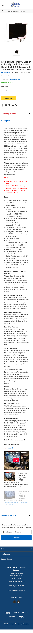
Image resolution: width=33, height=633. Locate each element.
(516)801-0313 (19, 586)
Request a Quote (7, 82)
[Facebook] (2, 105)
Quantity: (4, 87)
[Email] (6, 105)
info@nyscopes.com (18, 590)
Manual (10, 448)
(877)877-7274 (19, 581)
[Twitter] (9, 105)
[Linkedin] (13, 105)
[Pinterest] (16, 105)
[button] (14, 79)
